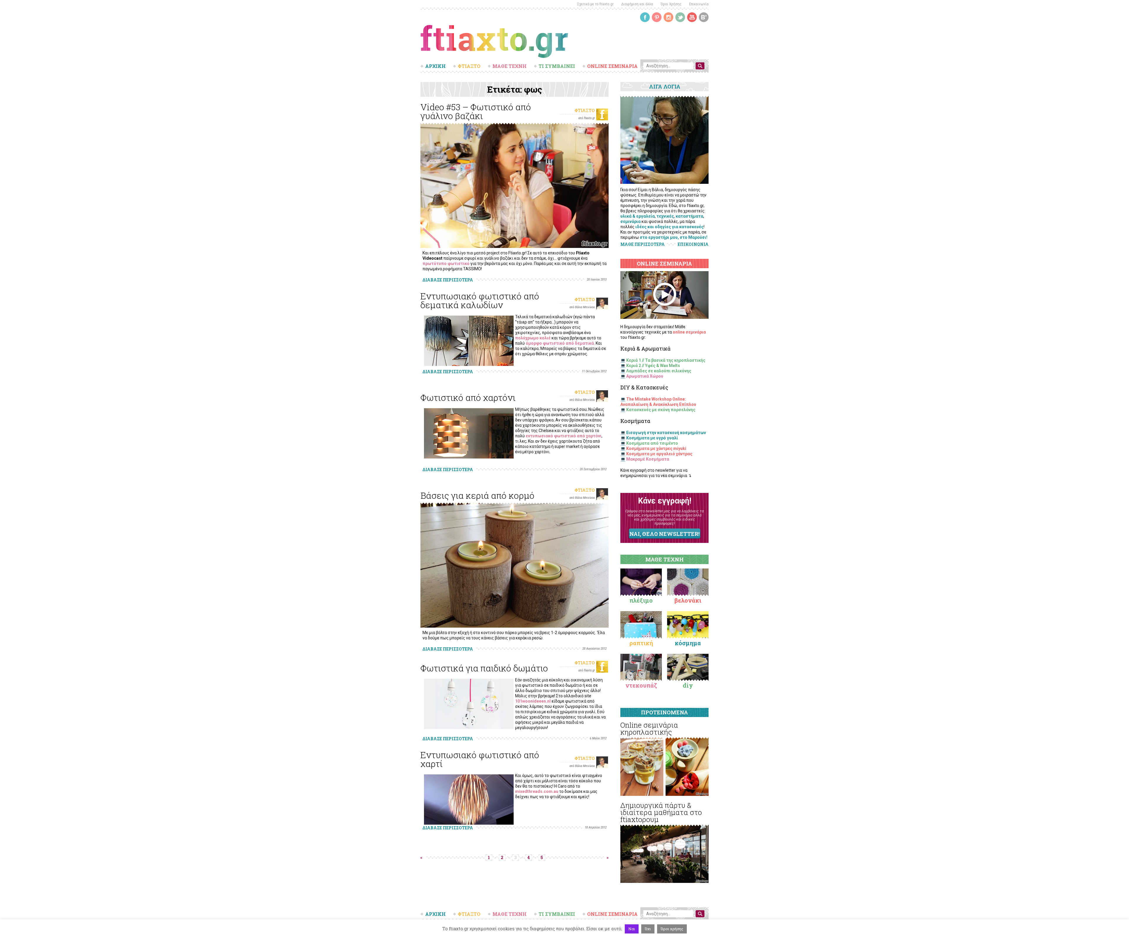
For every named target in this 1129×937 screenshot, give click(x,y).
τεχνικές (665, 216)
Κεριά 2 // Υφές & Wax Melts (653, 365)
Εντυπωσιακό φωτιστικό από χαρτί (479, 759)
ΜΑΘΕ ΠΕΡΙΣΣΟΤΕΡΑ (642, 244)
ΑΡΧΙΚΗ (435, 66)
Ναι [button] (631, 928)
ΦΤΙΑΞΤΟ (469, 66)
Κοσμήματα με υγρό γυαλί (652, 438)
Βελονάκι (687, 600)
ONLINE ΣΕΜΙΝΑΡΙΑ (612, 66)
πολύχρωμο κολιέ (533, 338)
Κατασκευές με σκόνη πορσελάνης (660, 409)
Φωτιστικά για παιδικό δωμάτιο (484, 668)
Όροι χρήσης (672, 928)
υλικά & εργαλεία (637, 216)
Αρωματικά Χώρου (644, 376)
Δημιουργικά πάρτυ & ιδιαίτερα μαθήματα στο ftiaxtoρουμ (661, 812)
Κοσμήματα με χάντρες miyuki (656, 448)
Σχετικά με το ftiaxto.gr (595, 4)
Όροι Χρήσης (671, 4)
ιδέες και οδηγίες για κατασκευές (669, 226)
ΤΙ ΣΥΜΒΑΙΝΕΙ (557, 66)
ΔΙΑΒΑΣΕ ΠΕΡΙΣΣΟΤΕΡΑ (447, 280)
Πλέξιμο (641, 600)
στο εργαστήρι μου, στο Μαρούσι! (673, 237)
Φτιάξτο (584, 110)
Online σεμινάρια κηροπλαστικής (649, 728)
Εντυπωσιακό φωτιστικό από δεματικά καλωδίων (479, 300)
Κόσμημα (688, 643)
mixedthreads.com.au (536, 791)
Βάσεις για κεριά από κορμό (477, 495)
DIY (688, 685)
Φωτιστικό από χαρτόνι (467, 397)
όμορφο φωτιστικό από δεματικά (560, 343)
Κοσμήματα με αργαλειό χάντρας (659, 453)
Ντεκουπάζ (641, 685)
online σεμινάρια (689, 332)
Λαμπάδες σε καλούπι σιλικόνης (658, 371)
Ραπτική (641, 643)
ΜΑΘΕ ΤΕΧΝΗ (509, 66)
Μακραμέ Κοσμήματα (647, 459)
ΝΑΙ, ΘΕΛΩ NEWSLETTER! (664, 533)
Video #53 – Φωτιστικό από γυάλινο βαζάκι (475, 111)
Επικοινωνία (699, 4)
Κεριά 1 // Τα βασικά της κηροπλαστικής (665, 360)
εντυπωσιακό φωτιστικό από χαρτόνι (564, 436)
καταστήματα (689, 216)
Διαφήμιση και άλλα (637, 4)
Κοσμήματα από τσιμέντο (652, 443)
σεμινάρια (630, 221)
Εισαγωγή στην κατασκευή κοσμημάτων (666, 432)
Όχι (648, 928)
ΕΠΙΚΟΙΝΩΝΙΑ (693, 244)
